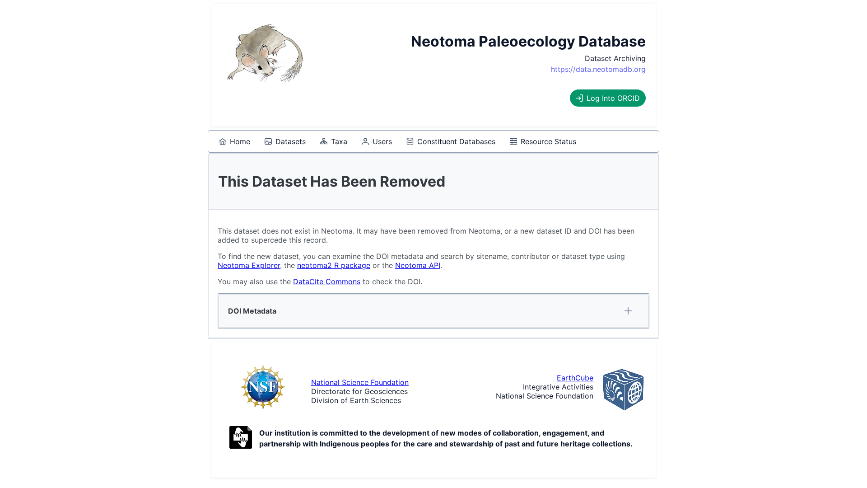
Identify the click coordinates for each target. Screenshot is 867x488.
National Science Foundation (360, 382)
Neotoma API (417, 265)
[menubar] (398, 141)
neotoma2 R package (333, 265)
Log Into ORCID (613, 98)
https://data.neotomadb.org (598, 69)
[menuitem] (235, 141)
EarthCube (575, 377)
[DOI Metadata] (628, 311)
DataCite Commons (326, 281)
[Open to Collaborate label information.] (240, 438)
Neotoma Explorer (249, 265)
